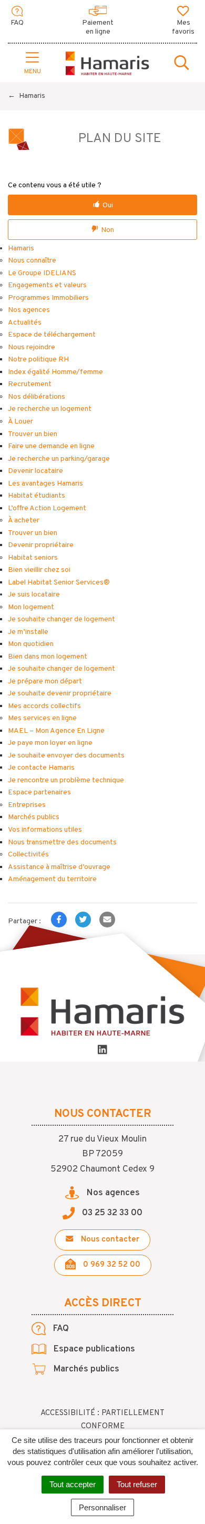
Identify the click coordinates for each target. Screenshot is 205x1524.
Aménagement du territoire (52, 879)
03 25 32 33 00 (111, 1213)
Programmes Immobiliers (48, 298)
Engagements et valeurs (47, 285)
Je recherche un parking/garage (59, 459)
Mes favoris (183, 27)
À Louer (20, 421)
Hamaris (21, 248)
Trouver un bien (32, 434)
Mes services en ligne (42, 718)
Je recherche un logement (49, 409)
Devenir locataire (35, 471)
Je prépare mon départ (45, 681)
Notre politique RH (38, 359)
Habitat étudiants (36, 495)
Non (107, 230)
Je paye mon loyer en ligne (50, 743)
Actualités (25, 322)
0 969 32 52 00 (110, 1265)
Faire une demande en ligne (51, 446)
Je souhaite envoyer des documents (66, 755)
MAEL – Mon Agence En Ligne (56, 730)
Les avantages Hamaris (45, 483)
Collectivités (28, 854)
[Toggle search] (181, 63)
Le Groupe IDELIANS (42, 273)
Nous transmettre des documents (62, 842)
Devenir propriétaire (41, 545)
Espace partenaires (39, 792)
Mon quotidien (31, 644)
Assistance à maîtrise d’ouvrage (59, 867)
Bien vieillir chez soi (39, 570)
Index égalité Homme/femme (55, 372)
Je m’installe (28, 632)
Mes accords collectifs (44, 706)
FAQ (17, 22)
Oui (107, 205)
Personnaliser (102, 1507)
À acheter (23, 520)
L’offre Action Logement (47, 508)
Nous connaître (32, 260)
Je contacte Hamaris (41, 767)
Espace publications (93, 1349)
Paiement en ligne (98, 27)
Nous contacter (109, 1240)
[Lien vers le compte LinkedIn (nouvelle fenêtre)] (102, 1051)
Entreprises (27, 805)
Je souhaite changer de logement (61, 619)
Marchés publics (33, 817)
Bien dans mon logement (47, 656)
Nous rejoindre (31, 347)
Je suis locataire (34, 594)
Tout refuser (137, 1484)
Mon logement (31, 607)
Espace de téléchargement (52, 334)
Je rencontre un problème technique (66, 780)
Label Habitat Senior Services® (59, 582)
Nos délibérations (36, 396)
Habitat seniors (33, 557)
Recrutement (30, 384)
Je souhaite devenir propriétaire (59, 693)
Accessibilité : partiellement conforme (102, 1419)
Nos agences (29, 310)
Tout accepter (72, 1484)
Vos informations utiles (45, 829)
